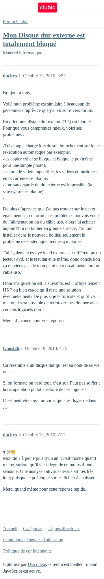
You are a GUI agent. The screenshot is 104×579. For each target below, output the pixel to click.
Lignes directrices (64, 528)
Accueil (10, 528)
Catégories (32, 528)
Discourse (37, 564)
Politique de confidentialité (27, 550)
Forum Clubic (15, 21)
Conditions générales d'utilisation (33, 539)
